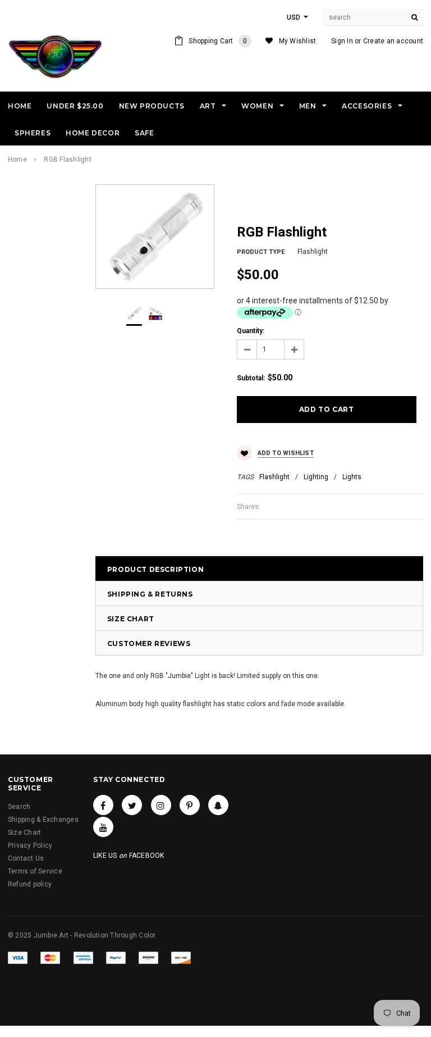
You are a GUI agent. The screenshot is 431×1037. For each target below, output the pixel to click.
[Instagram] (161, 805)
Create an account (393, 41)
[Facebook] (103, 805)
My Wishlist (298, 41)
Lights (351, 477)
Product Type (261, 252)
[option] (155, 236)
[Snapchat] (218, 805)
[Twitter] (132, 805)
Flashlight (274, 477)
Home (17, 159)
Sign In (342, 41)
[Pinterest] (190, 805)
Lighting (316, 477)
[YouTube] (103, 827)
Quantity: (250, 331)
